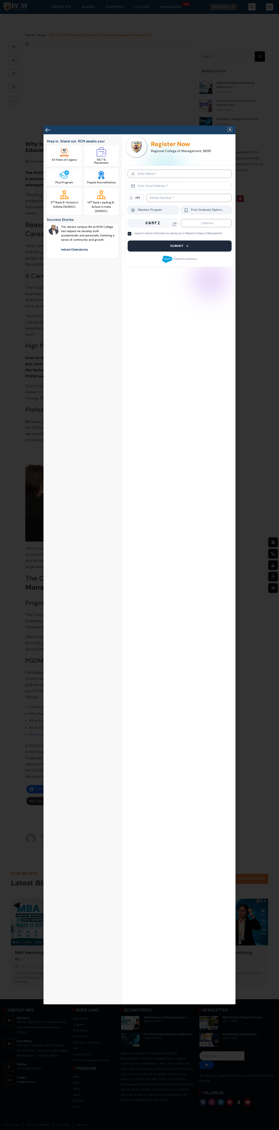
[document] (139, 565)
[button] (229, 129)
